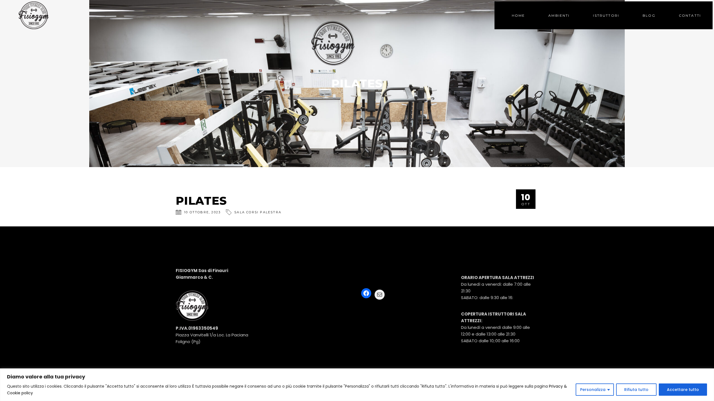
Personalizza (593, 389)
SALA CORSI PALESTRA (257, 212)
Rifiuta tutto (636, 389)
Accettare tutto (683, 389)
